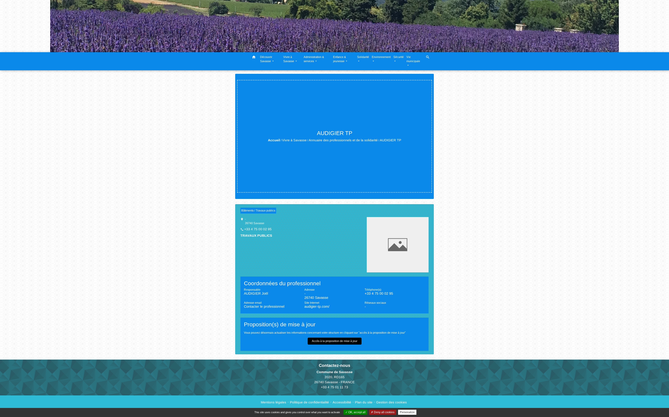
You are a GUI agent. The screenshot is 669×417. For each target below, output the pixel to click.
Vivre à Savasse (294, 140)
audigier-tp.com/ (316, 306)
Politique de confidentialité (309, 402)
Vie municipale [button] (413, 59)
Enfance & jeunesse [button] (339, 59)
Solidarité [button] (363, 57)
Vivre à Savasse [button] (289, 59)
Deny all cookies (383, 412)
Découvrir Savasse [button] (266, 59)
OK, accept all (357, 412)
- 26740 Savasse (254, 221)
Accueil (274, 140)
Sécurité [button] (398, 57)
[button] (254, 58)
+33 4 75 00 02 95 (258, 229)
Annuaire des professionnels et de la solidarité (343, 140)
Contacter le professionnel (264, 306)
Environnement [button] (381, 57)
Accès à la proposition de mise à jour (334, 341)
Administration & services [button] (314, 59)
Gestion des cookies (391, 402)
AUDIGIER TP (390, 140)
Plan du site (363, 402)
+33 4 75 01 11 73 (334, 387)
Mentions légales (273, 402)
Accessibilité (342, 402)
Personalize (407, 412)
